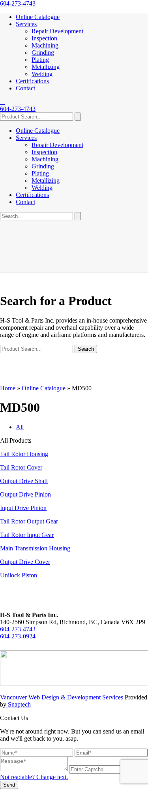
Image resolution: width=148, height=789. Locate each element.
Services (26, 24)
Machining (45, 45)
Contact (25, 88)
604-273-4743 (18, 3)
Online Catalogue (38, 16)
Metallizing (46, 66)
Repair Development (57, 31)
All (20, 427)
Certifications (32, 81)
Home (7, 388)
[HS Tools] (2, 101)
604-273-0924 (18, 636)
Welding (42, 74)
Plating (40, 59)
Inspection (44, 38)
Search (86, 349)
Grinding (43, 52)
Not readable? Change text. (34, 777)
